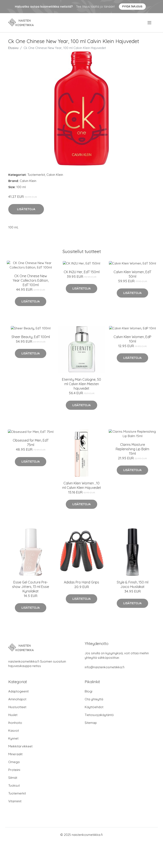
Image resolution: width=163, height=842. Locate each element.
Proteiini (14, 770)
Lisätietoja (26, 209)
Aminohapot (17, 699)
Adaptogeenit (18, 691)
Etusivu (13, 48)
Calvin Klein (54, 175)
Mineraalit (15, 754)
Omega (14, 762)
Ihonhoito (15, 723)
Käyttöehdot (94, 707)
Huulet (12, 715)
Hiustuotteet (17, 707)
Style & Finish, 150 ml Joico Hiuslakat (132, 584)
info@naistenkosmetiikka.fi (104, 667)
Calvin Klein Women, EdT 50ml (132, 274)
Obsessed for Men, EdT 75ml (31, 442)
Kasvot (13, 731)
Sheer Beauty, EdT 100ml (30, 337)
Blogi (88, 691)
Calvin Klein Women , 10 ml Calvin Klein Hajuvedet (81, 485)
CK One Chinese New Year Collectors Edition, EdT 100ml (31, 280)
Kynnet (13, 738)
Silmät (12, 778)
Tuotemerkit (36, 175)
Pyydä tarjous (132, 6)
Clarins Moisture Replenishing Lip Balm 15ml (132, 449)
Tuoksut (14, 785)
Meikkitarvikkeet (20, 746)
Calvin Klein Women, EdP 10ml (132, 339)
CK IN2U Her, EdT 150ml (82, 272)
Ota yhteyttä (94, 699)
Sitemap (91, 723)
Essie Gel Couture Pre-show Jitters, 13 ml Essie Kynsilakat (30, 586)
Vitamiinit (14, 801)
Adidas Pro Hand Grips (81, 582)
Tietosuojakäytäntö (99, 715)
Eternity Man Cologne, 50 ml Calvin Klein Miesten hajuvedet (81, 383)
